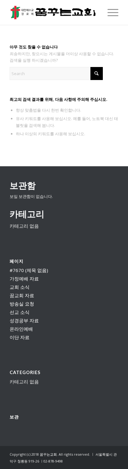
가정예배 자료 (24, 278)
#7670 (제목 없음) (29, 270)
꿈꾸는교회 (48, 454)
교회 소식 (20, 287)
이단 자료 (20, 337)
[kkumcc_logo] (53, 12)
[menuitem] (109, 12)
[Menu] (109, 12)
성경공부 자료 (24, 320)
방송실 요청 (22, 304)
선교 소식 (20, 312)
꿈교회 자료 (22, 295)
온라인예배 (21, 329)
